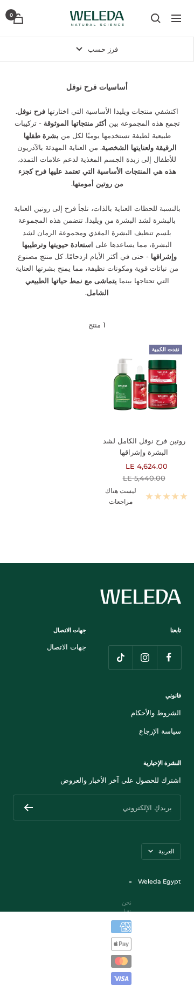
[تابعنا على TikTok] (120, 657)
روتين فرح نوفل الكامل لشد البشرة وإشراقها (144, 446)
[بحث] (156, 18)
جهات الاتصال (66, 646)
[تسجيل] (28, 807)
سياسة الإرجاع (160, 731)
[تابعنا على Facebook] (169, 657)
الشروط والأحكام (156, 712)
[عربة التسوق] (18, 18)
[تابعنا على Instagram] (145, 657)
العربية (166, 851)
